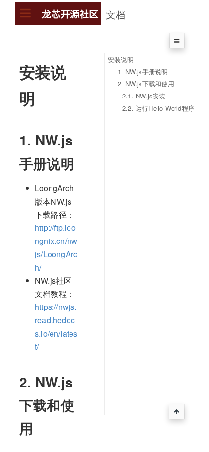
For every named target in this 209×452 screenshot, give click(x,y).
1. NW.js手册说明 (143, 71)
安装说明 (121, 59)
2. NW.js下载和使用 (146, 83)
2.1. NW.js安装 (143, 95)
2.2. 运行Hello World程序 (158, 108)
